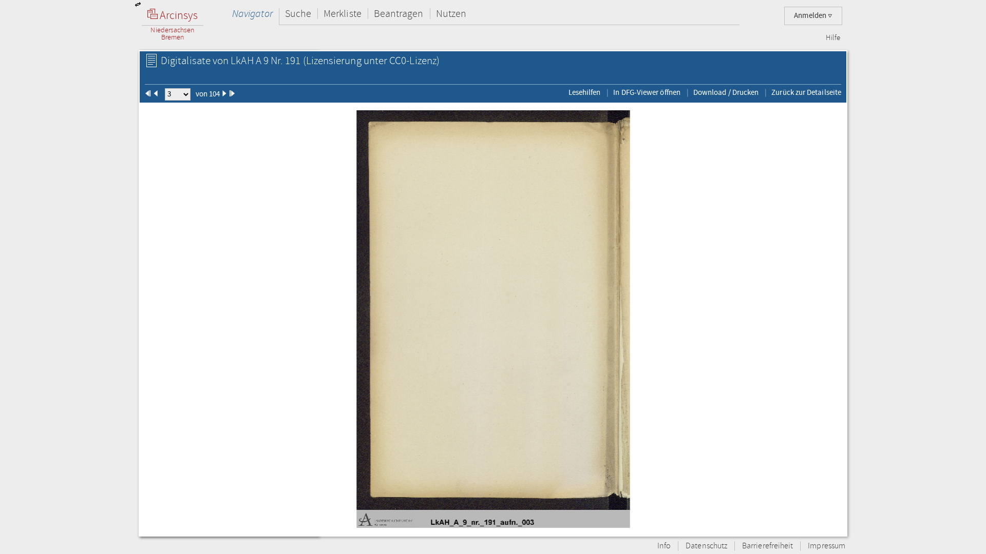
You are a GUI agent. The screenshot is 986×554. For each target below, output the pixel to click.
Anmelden (811, 16)
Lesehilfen (584, 92)
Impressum (826, 546)
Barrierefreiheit (767, 546)
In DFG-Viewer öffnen (646, 92)
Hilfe (833, 38)
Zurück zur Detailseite (806, 92)
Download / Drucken (726, 92)
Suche (298, 13)
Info (664, 546)
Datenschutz (706, 546)
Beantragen (399, 13)
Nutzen (451, 13)
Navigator (252, 13)
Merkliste (343, 13)
